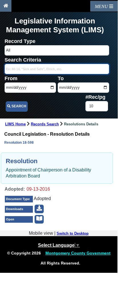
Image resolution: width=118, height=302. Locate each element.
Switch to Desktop (73, 234)
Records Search (45, 124)
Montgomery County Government (78, 253)
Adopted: (15, 189)
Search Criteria (23, 60)
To (61, 78)
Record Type (20, 41)
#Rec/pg (95, 97)
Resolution (21, 161)
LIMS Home (15, 124)
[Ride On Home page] (5, 6)
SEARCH (18, 106)
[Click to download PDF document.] (39, 209)
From (11, 78)
